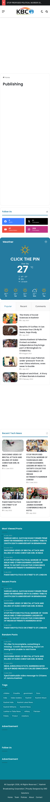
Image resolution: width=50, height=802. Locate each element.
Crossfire (16, 693)
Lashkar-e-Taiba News (12, 711)
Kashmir (28, 698)
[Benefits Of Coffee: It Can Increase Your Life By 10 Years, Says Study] (10, 330)
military (27, 711)
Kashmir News (25, 707)
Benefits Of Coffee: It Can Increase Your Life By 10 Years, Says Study (31, 329)
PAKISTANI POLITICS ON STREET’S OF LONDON (11, 505)
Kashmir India (8, 702)
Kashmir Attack (41, 698)
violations (25, 716)
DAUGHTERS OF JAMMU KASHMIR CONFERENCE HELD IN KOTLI (36, 506)
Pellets (6, 716)
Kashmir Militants (9, 707)
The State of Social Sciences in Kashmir (29, 316)
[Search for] (46, 12)
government (28, 693)
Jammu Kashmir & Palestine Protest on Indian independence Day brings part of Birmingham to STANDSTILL (33, 345)
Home (7, 77)
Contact (39, 797)
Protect (15, 716)
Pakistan (37, 711)
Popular (8, 306)
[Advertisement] (25, 45)
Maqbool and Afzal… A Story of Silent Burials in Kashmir (33, 375)
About (31, 797)
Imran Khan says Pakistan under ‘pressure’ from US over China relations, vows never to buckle (32, 362)
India (5, 698)
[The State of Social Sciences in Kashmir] (10, 319)
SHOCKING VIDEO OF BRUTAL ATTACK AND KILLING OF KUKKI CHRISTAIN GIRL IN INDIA (12, 460)
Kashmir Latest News (25, 702)
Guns (38, 693)
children (6, 693)
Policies (24, 797)
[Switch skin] (42, 12)
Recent (23, 306)
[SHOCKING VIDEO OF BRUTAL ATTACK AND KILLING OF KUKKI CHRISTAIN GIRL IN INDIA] (13, 446)
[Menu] (3, 12)
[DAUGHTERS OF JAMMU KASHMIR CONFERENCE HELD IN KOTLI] (37, 493)
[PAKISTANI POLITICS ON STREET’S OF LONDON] (13, 493)
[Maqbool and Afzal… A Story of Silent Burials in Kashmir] (10, 377)
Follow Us (7, 747)
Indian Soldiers (16, 698)
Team (17, 797)
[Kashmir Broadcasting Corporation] (25, 11)
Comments (40, 306)
